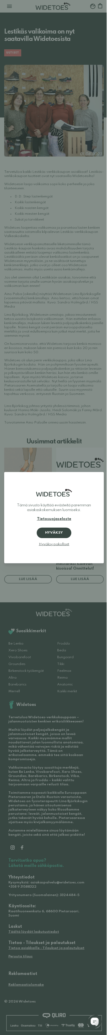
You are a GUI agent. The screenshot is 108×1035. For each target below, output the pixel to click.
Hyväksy (54, 532)
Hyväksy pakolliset (54, 544)
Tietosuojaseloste (54, 519)
